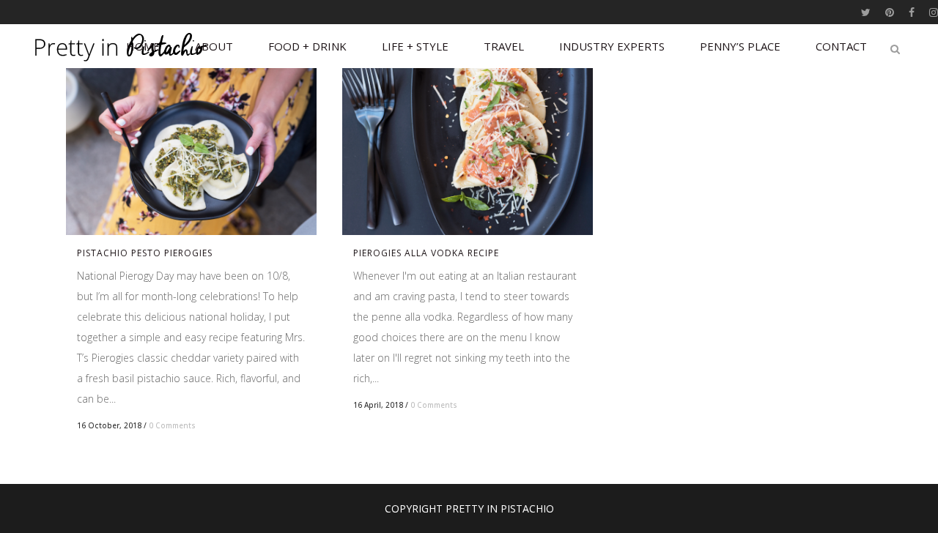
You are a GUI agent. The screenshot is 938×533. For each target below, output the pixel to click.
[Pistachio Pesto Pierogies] (191, 151)
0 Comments (172, 425)
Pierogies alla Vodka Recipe (426, 253)
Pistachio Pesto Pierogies (145, 253)
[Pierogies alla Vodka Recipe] (467, 151)
